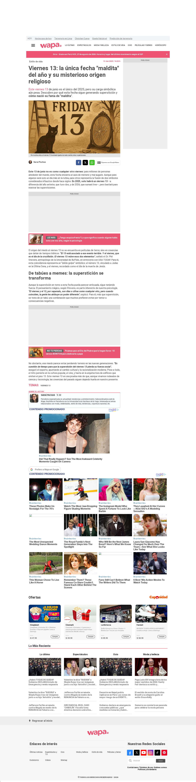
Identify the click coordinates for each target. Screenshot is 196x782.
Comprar (55, 636)
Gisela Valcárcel (99, 38)
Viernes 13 (45, 386)
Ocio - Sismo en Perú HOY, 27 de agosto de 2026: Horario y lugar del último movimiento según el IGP (98, 54)
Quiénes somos (160, 767)
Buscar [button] (161, 761)
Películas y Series (114, 752)
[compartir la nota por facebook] (78, 162)
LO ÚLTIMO (69, 45)
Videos (48, 760)
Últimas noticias (36, 752)
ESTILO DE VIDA (118, 45)
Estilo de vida (36, 61)
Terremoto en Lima (63, 38)
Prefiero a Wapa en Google (47, 469)
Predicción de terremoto (121, 38)
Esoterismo (34, 760)
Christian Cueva (82, 38)
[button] (166, 54)
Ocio (62, 752)
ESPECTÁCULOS (84, 45)
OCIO (130, 45)
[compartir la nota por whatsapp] (92, 162)
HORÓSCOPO (160, 45)
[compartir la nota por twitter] (85, 162)
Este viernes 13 (38, 89)
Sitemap (64, 760)
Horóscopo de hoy (43, 38)
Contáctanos (133, 767)
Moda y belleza (82, 752)
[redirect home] (51, 46)
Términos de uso (146, 767)
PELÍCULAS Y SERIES (143, 45)
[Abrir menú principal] (33, 45)
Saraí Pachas (39, 162)
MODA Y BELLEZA (101, 45)
